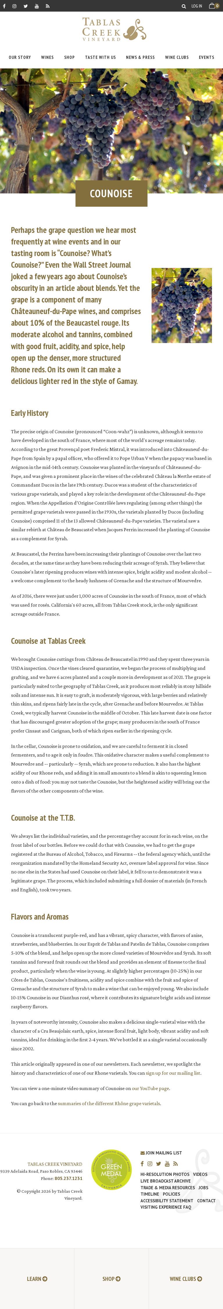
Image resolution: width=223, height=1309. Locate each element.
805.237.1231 (68, 1178)
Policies (171, 1194)
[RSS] (48, 6)
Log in (197, 6)
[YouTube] (37, 6)
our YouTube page (150, 1088)
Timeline (150, 1194)
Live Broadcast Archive (166, 1181)
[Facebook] (4, 6)
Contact (206, 1201)
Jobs (203, 1188)
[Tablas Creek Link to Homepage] (111, 29)
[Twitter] (26, 6)
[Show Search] (184, 6)
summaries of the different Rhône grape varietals (109, 1103)
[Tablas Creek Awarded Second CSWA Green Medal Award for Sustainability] (111, 1169)
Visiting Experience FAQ (166, 1207)
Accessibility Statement (167, 1201)
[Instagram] (14, 6)
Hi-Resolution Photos (165, 1174)
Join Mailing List (163, 1153)
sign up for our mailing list (173, 1073)
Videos (200, 1174)
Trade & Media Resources (168, 1188)
